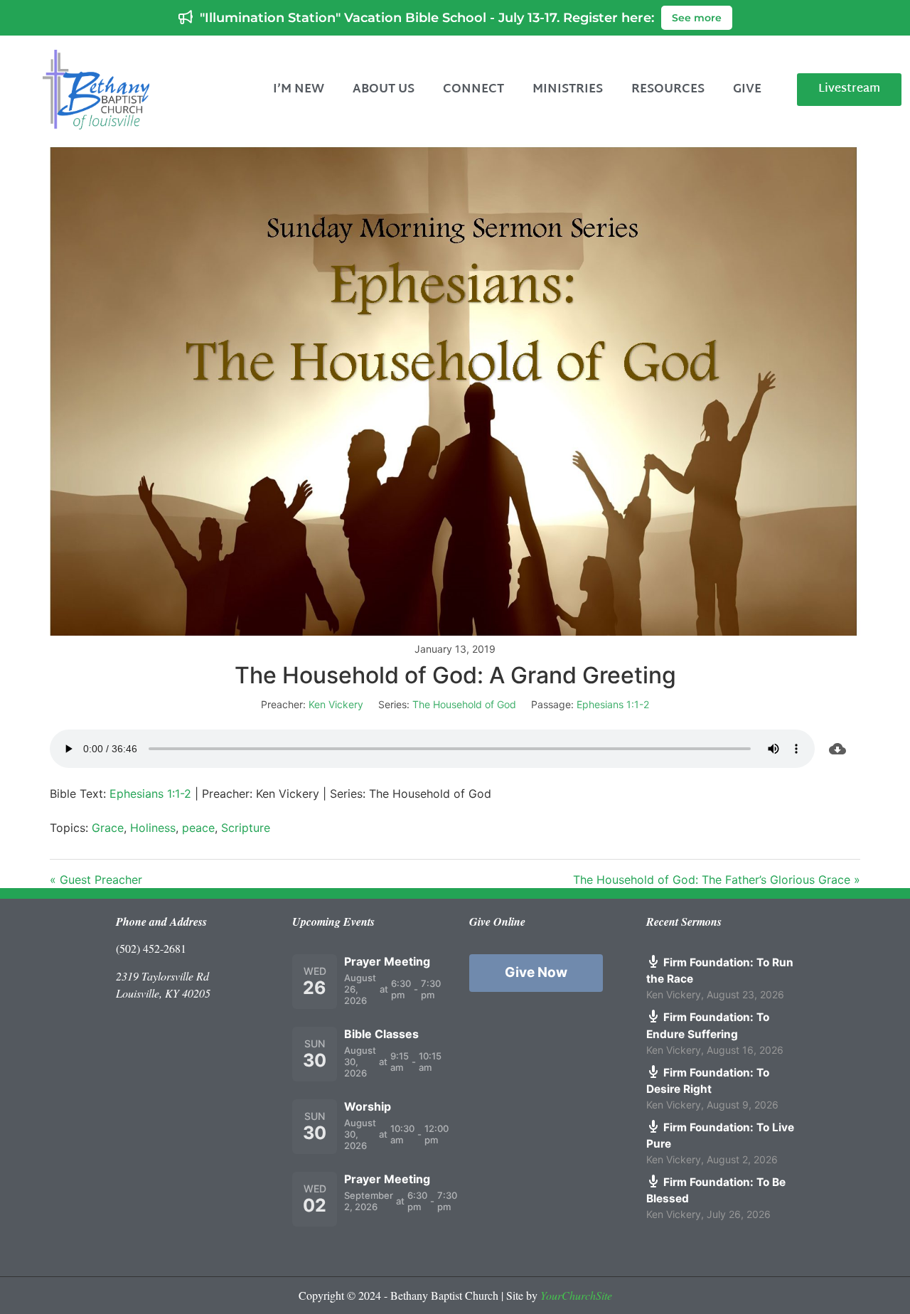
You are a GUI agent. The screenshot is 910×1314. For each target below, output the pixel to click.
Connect (473, 89)
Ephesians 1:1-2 (613, 704)
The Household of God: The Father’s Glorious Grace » (716, 879)
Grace (108, 828)
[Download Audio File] (837, 749)
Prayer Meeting (387, 961)
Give (747, 89)
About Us (383, 89)
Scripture (245, 828)
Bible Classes (381, 1034)
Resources (668, 89)
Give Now (536, 972)
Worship (367, 1106)
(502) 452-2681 (151, 948)
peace (198, 828)
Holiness (153, 828)
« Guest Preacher (96, 879)
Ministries (567, 89)
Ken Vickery (336, 704)
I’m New (298, 89)
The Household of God (464, 704)
